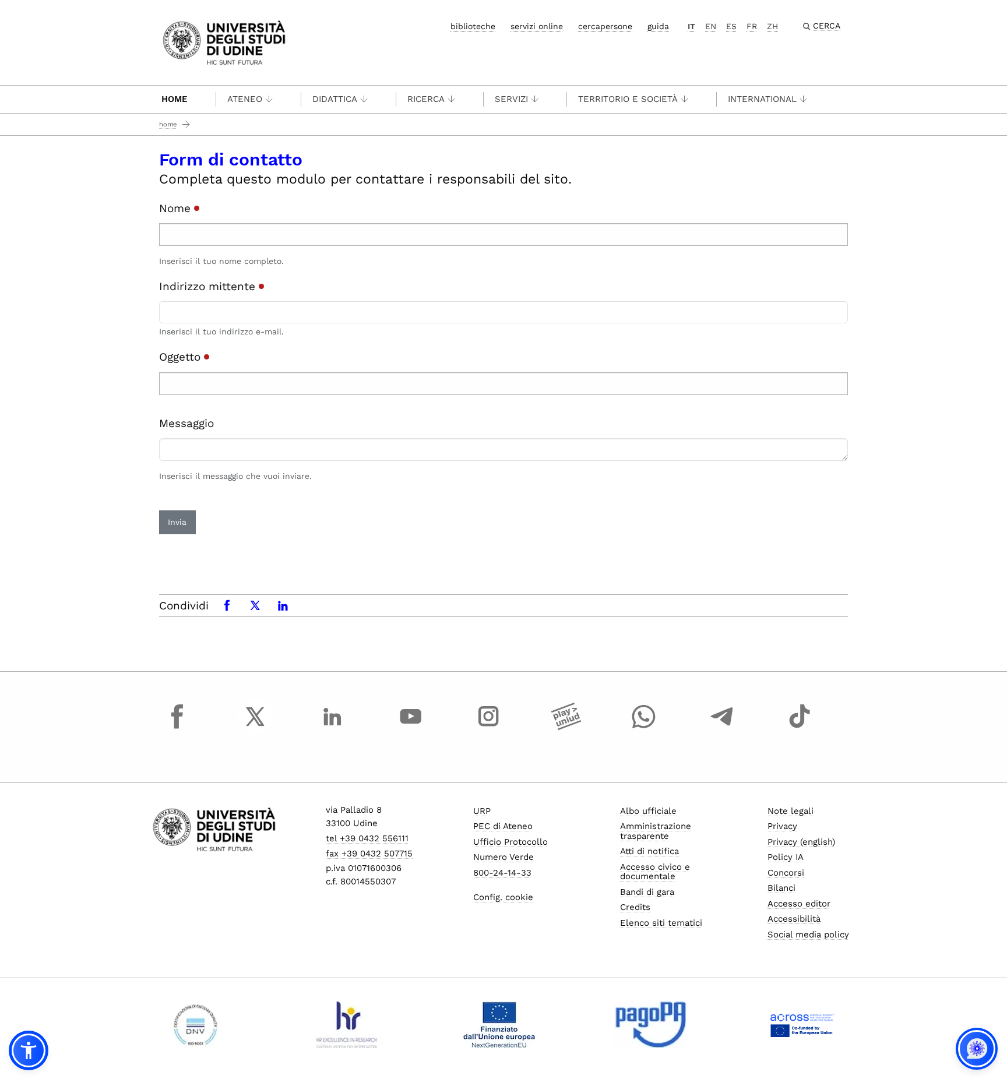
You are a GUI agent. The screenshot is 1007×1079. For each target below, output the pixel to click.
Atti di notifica (649, 851)
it (691, 26)
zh (772, 26)
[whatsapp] (644, 727)
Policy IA (785, 857)
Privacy (782, 826)
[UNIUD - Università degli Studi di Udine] (224, 41)
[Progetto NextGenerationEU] (499, 1025)
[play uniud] (566, 727)
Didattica (334, 99)
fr (752, 26)
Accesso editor (798, 903)
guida (658, 26)
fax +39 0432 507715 (369, 853)
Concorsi (785, 873)
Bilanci (781, 888)
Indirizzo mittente (209, 286)
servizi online (536, 26)
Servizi (511, 99)
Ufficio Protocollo (510, 842)
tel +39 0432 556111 (367, 838)
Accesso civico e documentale (655, 872)
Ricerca (426, 99)
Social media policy (808, 934)
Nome (176, 208)
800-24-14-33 (502, 873)
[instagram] (488, 727)
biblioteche (472, 26)
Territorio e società (628, 99)
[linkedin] (333, 727)
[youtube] (411, 727)
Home (174, 99)
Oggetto (181, 357)
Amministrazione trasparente (655, 831)
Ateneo (244, 99)
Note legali (790, 811)
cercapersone (605, 26)
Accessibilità (794, 919)
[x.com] (255, 727)
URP (482, 811)
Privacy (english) (801, 842)
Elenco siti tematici (661, 923)
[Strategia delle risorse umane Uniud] (347, 1025)
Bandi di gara (647, 892)
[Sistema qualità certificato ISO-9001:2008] (195, 1025)
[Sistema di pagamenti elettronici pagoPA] (650, 1025)
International (762, 99)
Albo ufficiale (648, 811)
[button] (28, 1050)
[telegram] (722, 727)
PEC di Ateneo (503, 826)
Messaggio (186, 423)
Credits (635, 907)
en (710, 26)
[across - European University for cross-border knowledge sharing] (802, 1025)
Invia (177, 522)
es (731, 26)
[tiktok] (799, 727)
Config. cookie (503, 897)
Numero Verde (503, 857)
